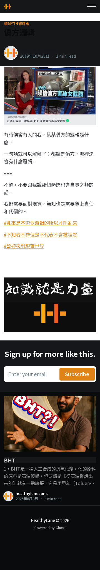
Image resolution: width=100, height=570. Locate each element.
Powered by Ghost (50, 527)
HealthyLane (43, 520)
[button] (91, 6)
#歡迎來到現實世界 (24, 246)
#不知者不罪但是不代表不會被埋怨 (40, 235)
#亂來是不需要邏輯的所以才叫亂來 (40, 223)
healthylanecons (38, 50)
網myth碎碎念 (16, 23)
